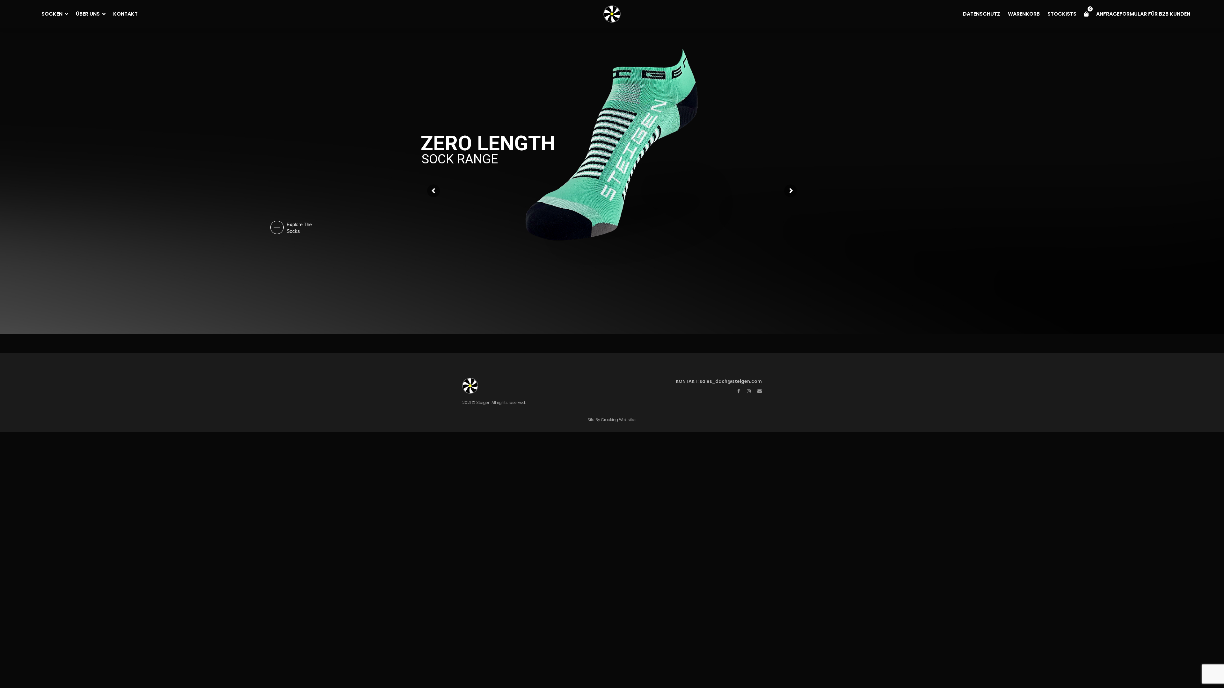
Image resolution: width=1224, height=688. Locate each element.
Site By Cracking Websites (612, 419)
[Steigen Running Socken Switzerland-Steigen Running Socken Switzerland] (612, 14)
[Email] (759, 391)
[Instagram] (749, 391)
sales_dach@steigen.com (731, 381)
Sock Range (459, 159)
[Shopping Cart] (1086, 14)
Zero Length (488, 143)
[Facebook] (738, 391)
